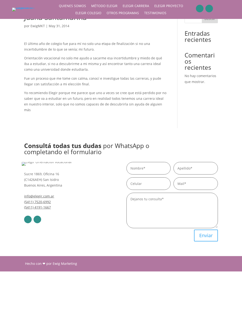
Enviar (206, 235)
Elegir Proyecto (168, 6)
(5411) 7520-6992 (37, 202)
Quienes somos (72, 6)
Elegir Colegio (88, 13)
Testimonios (155, 13)
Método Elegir (104, 6)
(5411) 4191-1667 (37, 207)
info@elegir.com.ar (39, 196)
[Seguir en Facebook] (199, 8)
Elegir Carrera (136, 6)
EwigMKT (37, 26)
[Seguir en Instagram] (209, 8)
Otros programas (123, 13)
